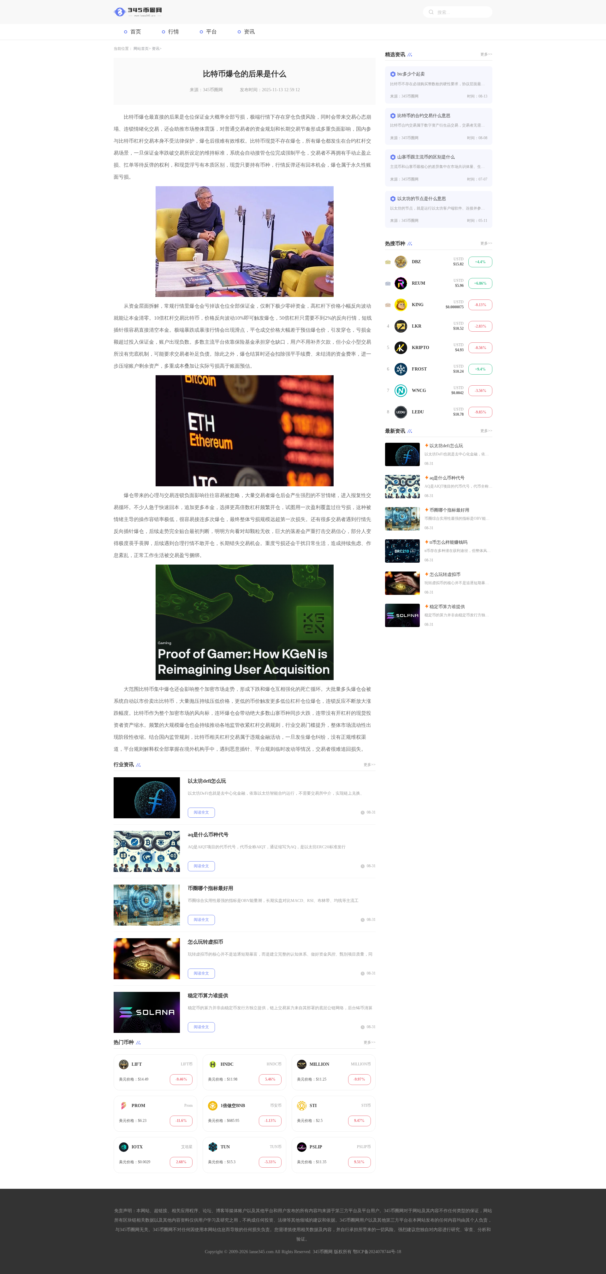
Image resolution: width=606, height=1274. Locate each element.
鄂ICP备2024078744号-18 (377, 1251)
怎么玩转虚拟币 (205, 942)
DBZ (416, 261)
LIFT (137, 1064)
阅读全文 (201, 812)
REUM (418, 283)
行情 (173, 32)
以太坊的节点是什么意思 (421, 198)
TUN (225, 1147)
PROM (138, 1105)
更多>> (370, 764)
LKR (416, 326)
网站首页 (141, 48)
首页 (135, 32)
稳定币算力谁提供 (208, 995)
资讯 (249, 32)
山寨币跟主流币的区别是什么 (426, 157)
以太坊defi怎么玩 (207, 781)
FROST (419, 369)
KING (418, 304)
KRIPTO (420, 347)
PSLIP (316, 1147)
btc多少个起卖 (411, 74)
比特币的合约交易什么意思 (423, 115)
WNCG (419, 390)
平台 (211, 32)
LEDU (418, 412)
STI (313, 1105)
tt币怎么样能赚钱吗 (448, 542)
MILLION (319, 1064)
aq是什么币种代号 (208, 834)
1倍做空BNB (233, 1105)
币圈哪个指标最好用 (210, 888)
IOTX (137, 1147)
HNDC (227, 1064)
